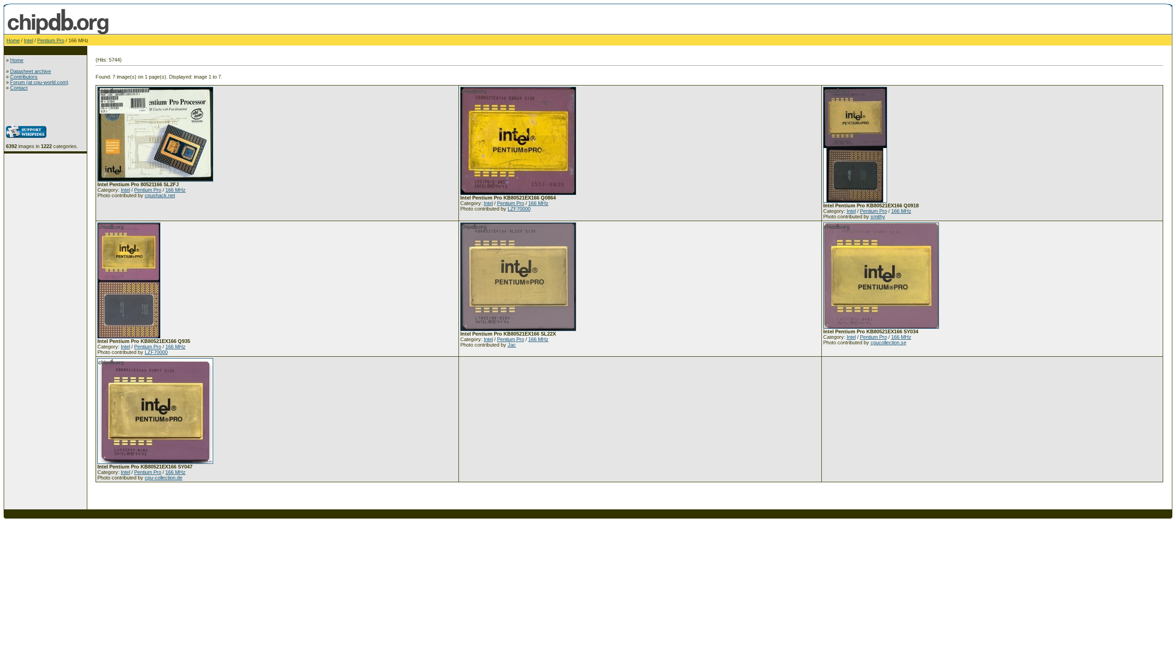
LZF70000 (519, 208)
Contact (19, 88)
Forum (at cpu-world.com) (39, 82)
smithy (878, 216)
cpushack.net (160, 195)
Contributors (24, 77)
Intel (28, 40)
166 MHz (175, 190)
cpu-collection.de (163, 477)
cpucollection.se (888, 342)
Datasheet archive (30, 71)
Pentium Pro (50, 40)
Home (13, 40)
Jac (512, 345)
